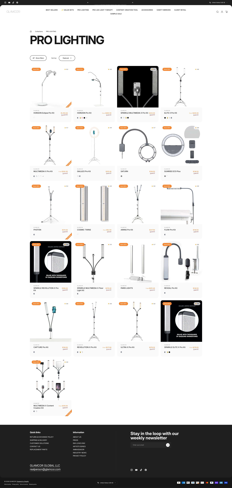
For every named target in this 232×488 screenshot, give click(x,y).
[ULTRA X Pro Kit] (138, 321)
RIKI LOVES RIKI (79, 443)
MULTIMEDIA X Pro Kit (43, 171)
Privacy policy (15, 484)
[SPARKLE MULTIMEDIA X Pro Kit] (138, 86)
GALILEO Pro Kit (84, 171)
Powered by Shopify (23, 481)
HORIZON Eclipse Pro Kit (44, 113)
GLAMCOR (36, 110)
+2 (43, 176)
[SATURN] (138, 145)
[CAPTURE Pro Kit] (50, 321)
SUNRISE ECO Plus (172, 171)
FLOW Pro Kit (170, 230)
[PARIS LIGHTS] (138, 262)
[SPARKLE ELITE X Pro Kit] (181, 321)
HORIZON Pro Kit (84, 113)
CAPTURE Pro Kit (41, 347)
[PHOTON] (50, 203)
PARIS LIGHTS (127, 288)
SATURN (124, 171)
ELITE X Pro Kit (170, 113)
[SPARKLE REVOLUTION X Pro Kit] (50, 262)
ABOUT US (77, 437)
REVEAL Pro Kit (170, 288)
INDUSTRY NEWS (79, 453)
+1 (86, 117)
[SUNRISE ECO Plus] (181, 145)
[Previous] (88, 2)
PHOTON (37, 230)
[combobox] (218, 2)
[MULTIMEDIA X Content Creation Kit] (50, 379)
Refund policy (7, 484)
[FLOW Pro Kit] (181, 203)
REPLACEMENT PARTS (38, 449)
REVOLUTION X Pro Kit (87, 347)
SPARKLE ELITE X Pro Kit (174, 347)
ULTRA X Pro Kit (127, 347)
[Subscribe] (168, 445)
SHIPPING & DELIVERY (38, 440)
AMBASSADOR (78, 449)
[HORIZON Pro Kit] (94, 86)
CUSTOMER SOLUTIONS (39, 443)
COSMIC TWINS (84, 230)
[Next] (132, 2)
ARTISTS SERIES (79, 446)
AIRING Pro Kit (127, 230)
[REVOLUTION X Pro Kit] (94, 321)
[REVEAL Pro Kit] (181, 262)
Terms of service (24, 484)
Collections (39, 31)
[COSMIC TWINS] (94, 203)
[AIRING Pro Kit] (138, 203)
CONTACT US (35, 446)
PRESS (75, 440)
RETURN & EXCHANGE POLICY (41, 437)
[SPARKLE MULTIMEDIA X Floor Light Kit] (94, 262)
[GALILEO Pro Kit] (94, 145)
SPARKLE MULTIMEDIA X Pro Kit (134, 113)
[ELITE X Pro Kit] (181, 86)
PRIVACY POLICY (79, 456)
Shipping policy (33, 484)
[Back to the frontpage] (31, 31)
